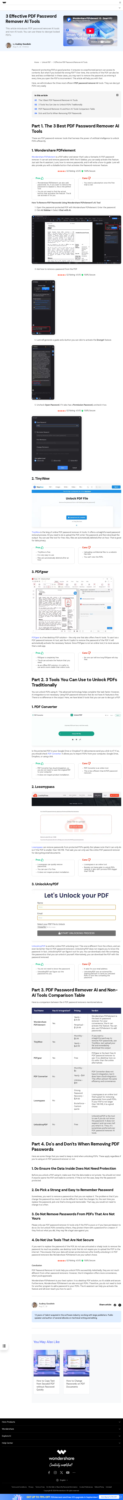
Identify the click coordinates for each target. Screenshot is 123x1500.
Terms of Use (40, 1487)
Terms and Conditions (19, 1487)
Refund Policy (99, 1487)
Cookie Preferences (86, 1487)
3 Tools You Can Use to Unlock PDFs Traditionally (60, 105)
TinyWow (36, 532)
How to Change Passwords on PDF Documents (75, 1384)
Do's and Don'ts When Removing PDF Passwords (59, 113)
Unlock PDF (46, 62)
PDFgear (35, 637)
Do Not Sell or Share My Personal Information (61, 1487)
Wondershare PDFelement (43, 157)
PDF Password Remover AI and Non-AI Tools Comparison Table (66, 109)
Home (36, 62)
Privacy (31, 1487)
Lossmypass (37, 847)
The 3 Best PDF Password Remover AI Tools (58, 100)
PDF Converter (54, 754)
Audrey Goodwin (23, 44)
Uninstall (109, 1487)
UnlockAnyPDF (38, 946)
